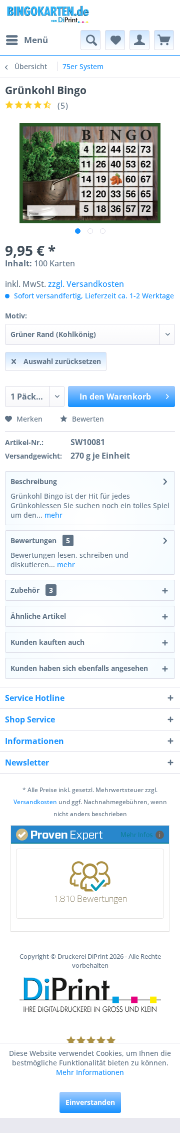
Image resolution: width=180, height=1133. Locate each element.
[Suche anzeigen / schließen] (90, 40)
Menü (36, 40)
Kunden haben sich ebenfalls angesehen (79, 668)
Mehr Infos (136, 834)
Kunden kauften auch (47, 642)
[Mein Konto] (140, 40)
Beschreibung (33, 481)
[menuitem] (26, 40)
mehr (52, 515)
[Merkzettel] (115, 40)
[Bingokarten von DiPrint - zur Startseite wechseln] (47, 15)
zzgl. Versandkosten (86, 283)
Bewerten (87, 419)
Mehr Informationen (90, 1072)
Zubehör (31, 590)
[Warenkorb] (164, 40)
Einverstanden (90, 1102)
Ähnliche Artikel (38, 616)
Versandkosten (35, 802)
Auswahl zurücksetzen (62, 361)
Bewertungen (33, 540)
